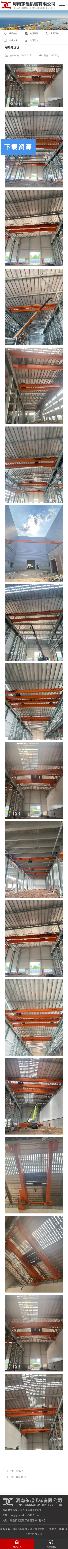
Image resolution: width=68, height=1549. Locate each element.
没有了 (20, 1471)
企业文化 (13, 40)
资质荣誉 (34, 33)
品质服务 (13, 33)
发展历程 (55, 33)
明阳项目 (21, 1477)
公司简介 (34, 40)
